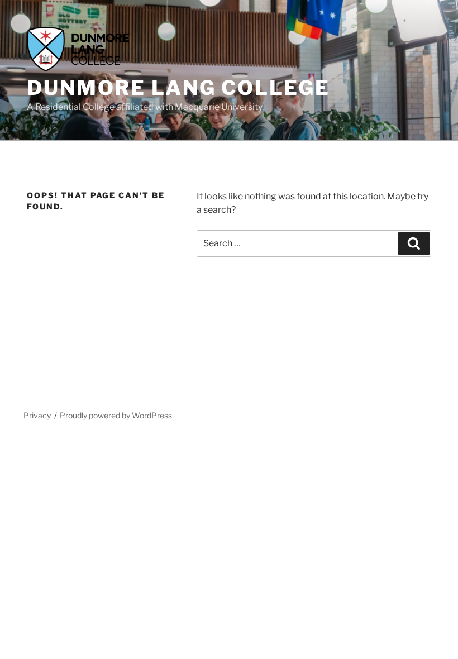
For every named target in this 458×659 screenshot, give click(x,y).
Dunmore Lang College (178, 87)
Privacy (37, 415)
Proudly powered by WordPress (116, 415)
